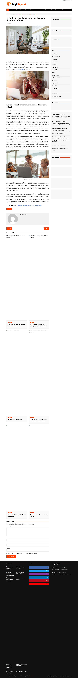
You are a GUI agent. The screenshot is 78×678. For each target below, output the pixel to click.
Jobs (38, 9)
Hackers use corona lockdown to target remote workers (29, 205)
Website (8, 548)
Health (30, 9)
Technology (47, 9)
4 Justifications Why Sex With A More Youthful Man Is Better (38, 420)
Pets (53, 80)
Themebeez (31, 676)
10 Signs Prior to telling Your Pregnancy (59, 567)
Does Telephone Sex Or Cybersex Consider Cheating (16, 325)
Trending (54, 93)
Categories (11, 9)
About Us (49, 676)
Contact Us (55, 676)
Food (26, 9)
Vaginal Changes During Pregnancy (58, 572)
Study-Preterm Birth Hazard (21, 671)
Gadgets (42, 9)
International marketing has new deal (59, 128)
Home (53, 69)
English (65, 0)
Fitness (34, 9)
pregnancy (54, 83)
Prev (10, 228)
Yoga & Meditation (56, 96)
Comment (8, 526)
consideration (21, 69)
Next (46, 228)
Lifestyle (22, 9)
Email (7, 543)
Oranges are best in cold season (58, 114)
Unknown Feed (58, 30)
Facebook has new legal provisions (59, 121)
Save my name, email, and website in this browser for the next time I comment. (22, 553)
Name (7, 537)
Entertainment (58, 9)
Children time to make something (58, 145)
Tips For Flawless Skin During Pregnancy (59, 569)
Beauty (17, 9)
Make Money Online (56, 77)
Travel (52, 9)
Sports (63, 9)
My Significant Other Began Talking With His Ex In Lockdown (38, 325)
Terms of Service (61, 676)
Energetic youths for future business (59, 136)
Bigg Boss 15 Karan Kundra (15, 419)
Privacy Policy (69, 676)
